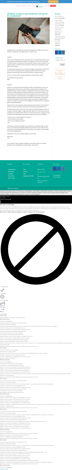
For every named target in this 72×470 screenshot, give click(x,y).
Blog (24, 169)
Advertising (4, 314)
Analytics (4, 307)
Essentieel (4, 293)
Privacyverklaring (56, 175)
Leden (45, 5)
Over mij (48, 5)
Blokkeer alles (5, 286)
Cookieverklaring (56, 177)
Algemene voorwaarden (13, 188)
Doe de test (11, 176)
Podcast (34, 5)
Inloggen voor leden (28, 176)
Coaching (28, 5)
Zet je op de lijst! (53, 1)
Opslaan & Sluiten (4, 469)
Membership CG (19, 5)
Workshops (24, 5)
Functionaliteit (5, 300)
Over (24, 173)
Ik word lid (53, 5)
